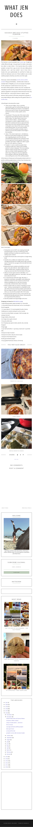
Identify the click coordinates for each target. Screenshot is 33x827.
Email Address (16, 566)
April (8, 748)
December (9, 714)
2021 (6, 702)
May (8, 746)
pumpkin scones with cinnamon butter (15, 733)
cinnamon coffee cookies (12, 720)
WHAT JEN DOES (12, 823)
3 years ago (22, 62)
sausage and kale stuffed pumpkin (14, 726)
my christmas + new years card (16, 690)
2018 (6, 708)
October (9, 735)
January (9, 754)
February (9, 752)
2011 (6, 765)
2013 (6, 761)
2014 (6, 758)
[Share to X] (17, 454)
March (8, 750)
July (8, 741)
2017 (6, 710)
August (8, 739)
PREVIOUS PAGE (26, 507)
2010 (6, 767)
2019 (6, 706)
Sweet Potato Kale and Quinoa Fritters (15, 718)
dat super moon (10, 729)
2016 (6, 713)
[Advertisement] (16, 790)
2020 (6, 704)
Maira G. (26, 823)
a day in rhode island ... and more (14, 722)
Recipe (16, 459)
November (9, 716)
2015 (6, 756)
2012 (6, 763)
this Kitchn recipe (18, 301)
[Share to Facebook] (20, 454)
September (9, 737)
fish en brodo (9, 724)
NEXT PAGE (5, 507)
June (8, 744)
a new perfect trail (10, 731)
